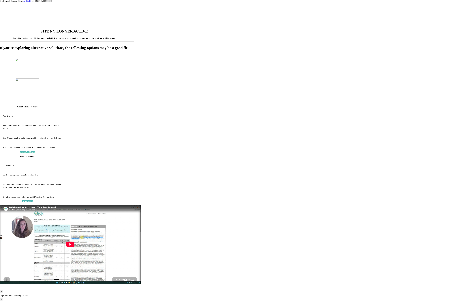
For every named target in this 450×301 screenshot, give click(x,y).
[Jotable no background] (27, 80)
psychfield (27, 1)
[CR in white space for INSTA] (27, 60)
